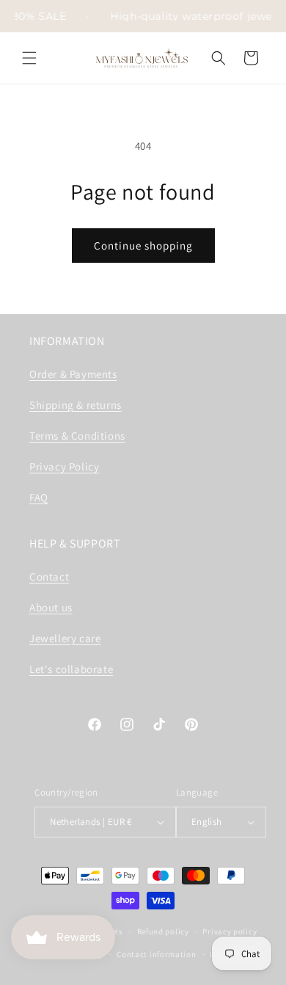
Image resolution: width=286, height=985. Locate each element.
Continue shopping (143, 245)
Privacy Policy (64, 466)
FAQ (38, 497)
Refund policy (163, 931)
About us (51, 607)
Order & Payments (73, 374)
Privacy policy (229, 931)
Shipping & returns (75, 405)
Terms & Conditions (77, 436)
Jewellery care (64, 638)
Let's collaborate (71, 669)
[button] (29, 58)
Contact (49, 577)
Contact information (156, 954)
